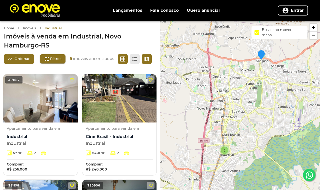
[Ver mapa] (147, 59)
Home (9, 28)
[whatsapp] (309, 175)
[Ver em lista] (135, 59)
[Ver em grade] (123, 59)
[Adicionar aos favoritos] (72, 80)
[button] (261, 55)
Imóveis (29, 28)
